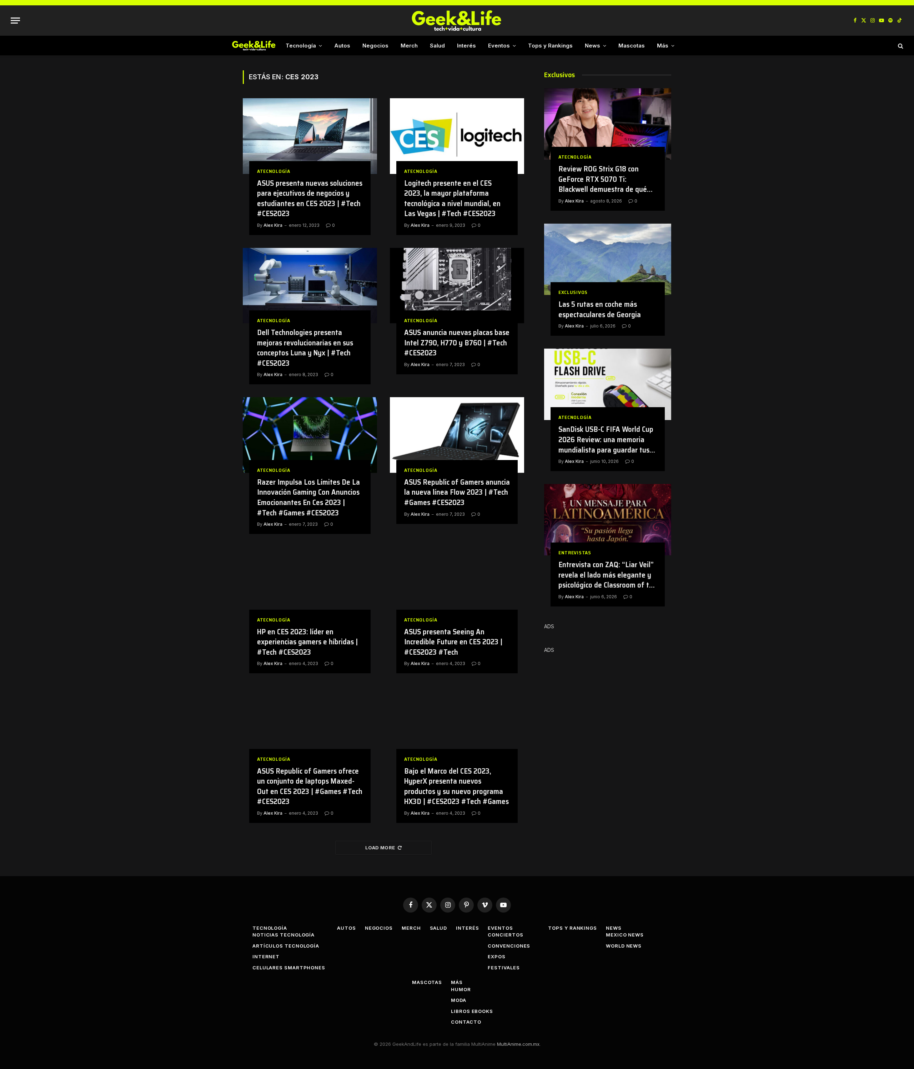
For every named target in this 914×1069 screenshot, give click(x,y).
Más (662, 45)
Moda (458, 1000)
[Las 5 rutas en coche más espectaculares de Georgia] (607, 259)
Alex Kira (272, 225)
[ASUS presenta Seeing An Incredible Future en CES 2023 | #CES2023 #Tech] (457, 585)
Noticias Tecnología (283, 935)
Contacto (466, 1022)
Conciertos (505, 935)
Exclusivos (573, 292)
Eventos (499, 45)
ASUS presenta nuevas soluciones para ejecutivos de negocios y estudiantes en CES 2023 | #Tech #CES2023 (309, 198)
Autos (342, 45)
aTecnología (273, 171)
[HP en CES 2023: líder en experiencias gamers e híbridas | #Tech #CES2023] (310, 585)
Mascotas (631, 45)
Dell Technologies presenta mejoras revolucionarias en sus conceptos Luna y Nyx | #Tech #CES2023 (305, 348)
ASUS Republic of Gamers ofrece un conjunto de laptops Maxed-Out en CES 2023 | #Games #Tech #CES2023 (309, 786)
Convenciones (509, 946)
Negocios (375, 45)
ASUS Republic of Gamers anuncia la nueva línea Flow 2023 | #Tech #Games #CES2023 (457, 492)
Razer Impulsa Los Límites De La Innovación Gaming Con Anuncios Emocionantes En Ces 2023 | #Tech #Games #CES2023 (308, 497)
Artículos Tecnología (285, 946)
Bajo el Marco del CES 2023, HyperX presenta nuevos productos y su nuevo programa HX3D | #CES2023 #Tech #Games (456, 786)
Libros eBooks (472, 1011)
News (592, 45)
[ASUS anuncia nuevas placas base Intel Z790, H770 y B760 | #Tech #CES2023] (457, 286)
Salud (437, 45)
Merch (409, 45)
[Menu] (15, 21)
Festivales (503, 967)
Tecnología (301, 45)
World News (624, 946)
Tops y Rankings (550, 45)
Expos (497, 956)
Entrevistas (574, 552)
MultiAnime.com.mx (518, 1044)
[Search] (900, 46)
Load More (380, 847)
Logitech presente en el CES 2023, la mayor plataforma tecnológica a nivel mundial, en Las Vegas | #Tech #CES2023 (452, 198)
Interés (466, 45)
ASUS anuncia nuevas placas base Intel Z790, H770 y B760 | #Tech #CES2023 (456, 343)
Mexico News (625, 935)
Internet (266, 956)
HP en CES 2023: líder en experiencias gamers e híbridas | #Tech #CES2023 (307, 642)
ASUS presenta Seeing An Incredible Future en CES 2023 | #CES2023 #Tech (453, 642)
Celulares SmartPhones (288, 967)
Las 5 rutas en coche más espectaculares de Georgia (599, 309)
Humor (461, 989)
